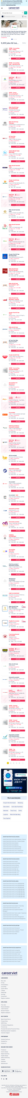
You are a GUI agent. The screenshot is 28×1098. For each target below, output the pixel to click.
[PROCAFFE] (5, 285)
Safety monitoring (5, 1057)
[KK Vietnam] (5, 551)
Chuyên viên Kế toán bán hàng (14, 180)
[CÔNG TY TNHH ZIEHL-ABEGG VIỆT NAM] (5, 679)
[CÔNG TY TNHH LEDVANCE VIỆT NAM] (5, 414)
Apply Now (18, 58)
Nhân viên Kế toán (11, 440)
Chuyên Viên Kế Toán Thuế (14, 313)
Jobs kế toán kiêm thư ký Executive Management (14, 918)
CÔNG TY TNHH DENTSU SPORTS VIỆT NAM (16, 538)
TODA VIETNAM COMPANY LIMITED (16, 497)
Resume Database (5, 1006)
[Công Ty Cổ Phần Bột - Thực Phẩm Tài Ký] (5, 399)
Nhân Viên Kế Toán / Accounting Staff (14, 107)
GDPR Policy (4, 1023)
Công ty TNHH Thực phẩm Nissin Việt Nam (16, 356)
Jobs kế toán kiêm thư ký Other (10, 933)
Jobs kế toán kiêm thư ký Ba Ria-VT (11, 867)
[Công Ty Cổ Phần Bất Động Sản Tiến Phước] (5, 182)
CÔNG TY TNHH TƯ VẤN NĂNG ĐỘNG (17, 737)
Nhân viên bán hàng (15, 814)
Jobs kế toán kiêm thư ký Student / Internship (13, 905)
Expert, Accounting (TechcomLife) (13, 691)
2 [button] (10, 763)
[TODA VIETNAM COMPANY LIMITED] (5, 497)
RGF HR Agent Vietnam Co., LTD (16, 51)
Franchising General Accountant (14, 634)
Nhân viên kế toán (13, 327)
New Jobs (3, 980)
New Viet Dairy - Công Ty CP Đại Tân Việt (17, 315)
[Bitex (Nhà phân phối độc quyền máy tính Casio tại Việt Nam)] (5, 256)
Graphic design (4, 1055)
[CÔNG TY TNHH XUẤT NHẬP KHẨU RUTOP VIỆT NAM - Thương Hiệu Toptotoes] (5, 608)
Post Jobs (3, 1004)
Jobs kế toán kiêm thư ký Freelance (11, 931)
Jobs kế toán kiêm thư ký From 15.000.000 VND (13, 891)
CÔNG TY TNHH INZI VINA (14, 651)
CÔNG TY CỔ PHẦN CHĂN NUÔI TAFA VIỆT (17, 242)
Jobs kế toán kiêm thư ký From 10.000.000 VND (13, 889)
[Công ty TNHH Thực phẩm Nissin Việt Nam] (5, 357)
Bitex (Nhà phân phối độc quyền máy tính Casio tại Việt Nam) (16, 257)
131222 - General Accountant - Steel (14, 706)
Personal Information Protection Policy (10, 1028)
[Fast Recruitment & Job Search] (14, 8)
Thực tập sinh (6, 818)
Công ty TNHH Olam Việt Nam (15, 523)
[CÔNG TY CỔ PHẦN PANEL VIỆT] (5, 226)
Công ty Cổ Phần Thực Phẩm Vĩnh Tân (16, 213)
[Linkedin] (3, 1079)
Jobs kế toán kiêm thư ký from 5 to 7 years (12, 957)
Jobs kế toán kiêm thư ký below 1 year (11, 954)
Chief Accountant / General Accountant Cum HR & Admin (14, 564)
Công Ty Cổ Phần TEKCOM (14, 443)
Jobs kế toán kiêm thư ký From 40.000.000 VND (14, 896)
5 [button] (19, 763)
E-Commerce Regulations (7, 1025)
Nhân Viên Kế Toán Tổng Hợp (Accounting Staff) (14, 122)
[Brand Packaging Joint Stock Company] (5, 79)
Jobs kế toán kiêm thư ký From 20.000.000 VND (14, 893)
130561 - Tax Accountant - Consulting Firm (13, 750)
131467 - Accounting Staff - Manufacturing (14, 63)
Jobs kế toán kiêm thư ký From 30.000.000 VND (14, 894)
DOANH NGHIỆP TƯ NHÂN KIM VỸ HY (17, 124)
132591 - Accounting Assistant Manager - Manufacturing (14, 368)
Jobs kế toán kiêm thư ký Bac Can (10, 869)
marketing (20, 802)
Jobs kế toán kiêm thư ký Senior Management (13, 916)
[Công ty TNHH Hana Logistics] (5, 153)
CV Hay (2, 982)
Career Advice (4, 988)
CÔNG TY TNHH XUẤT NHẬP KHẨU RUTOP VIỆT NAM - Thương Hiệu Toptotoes (16, 609)
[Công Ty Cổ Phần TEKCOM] (5, 442)
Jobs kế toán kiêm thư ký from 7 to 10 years (12, 959)
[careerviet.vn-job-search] (6, 1071)
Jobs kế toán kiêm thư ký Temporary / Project (13, 930)
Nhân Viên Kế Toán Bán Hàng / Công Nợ (14, 298)
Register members (5, 998)
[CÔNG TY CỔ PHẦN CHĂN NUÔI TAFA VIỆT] (5, 241)
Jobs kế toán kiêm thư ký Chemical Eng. (12, 848)
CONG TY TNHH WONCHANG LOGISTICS (15, 470)
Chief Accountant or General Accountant (14, 426)
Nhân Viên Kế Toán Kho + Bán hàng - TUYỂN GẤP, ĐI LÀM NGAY (14, 607)
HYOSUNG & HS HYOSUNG (14, 110)
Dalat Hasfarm (12, 665)
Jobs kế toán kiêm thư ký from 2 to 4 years (12, 955)
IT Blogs (3, 990)
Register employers (5, 1012)
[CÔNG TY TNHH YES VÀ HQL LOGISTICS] (5, 138)
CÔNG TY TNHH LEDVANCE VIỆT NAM (17, 414)
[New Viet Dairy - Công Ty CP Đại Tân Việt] (5, 314)
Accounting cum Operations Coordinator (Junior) (14, 383)
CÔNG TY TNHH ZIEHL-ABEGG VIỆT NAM (16, 679)
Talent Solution (4, 1008)
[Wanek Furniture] (5, 623)
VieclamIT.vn (4, 1041)
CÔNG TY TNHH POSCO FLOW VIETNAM (15, 567)
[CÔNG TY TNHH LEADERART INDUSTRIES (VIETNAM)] (5, 484)
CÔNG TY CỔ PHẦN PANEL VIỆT (16, 227)
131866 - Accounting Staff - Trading (14, 48)
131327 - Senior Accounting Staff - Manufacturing (13, 93)
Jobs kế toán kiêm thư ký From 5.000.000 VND (13, 885)
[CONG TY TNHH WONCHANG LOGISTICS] (5, 471)
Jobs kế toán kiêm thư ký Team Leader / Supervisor (14, 913)
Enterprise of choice (10, 16)
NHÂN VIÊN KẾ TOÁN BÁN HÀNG (14, 151)
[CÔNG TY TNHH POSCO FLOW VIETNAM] (5, 566)
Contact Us (3, 1043)
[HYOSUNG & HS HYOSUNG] (5, 109)
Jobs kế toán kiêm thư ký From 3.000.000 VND (13, 883)
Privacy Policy (4, 1021)
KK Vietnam (11, 552)
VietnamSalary (4, 984)
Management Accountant (12, 579)
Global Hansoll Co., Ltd (14, 510)
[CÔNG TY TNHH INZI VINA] (5, 651)
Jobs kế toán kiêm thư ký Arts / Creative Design (14, 841)
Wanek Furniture (12, 622)
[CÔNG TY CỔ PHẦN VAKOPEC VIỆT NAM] (5, 167)
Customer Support (5, 1032)
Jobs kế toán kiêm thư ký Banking (10, 845)
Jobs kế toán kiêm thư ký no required (11, 950)
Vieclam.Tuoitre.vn (5, 1039)
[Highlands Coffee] (5, 636)
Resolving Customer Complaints (8, 1030)
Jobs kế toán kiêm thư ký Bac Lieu (11, 872)
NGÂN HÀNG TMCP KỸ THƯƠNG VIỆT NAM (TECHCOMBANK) (17, 693)
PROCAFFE (11, 286)
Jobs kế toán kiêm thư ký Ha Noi (10, 861)
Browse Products (5, 1010)
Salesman (5, 810)
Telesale (3, 1059)
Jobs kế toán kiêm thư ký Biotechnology (12, 846)
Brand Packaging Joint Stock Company (15, 80)
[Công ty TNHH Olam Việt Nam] (5, 524)
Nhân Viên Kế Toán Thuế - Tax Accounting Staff (12, 78)
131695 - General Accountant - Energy (14, 720)
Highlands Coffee (13, 637)
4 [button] (16, 763)
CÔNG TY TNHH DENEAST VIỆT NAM (16, 581)
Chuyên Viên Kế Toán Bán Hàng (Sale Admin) (14, 254)
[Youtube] (6, 1079)
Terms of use (4, 1027)
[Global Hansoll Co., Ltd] (5, 510)
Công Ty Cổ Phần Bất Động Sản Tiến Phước (17, 183)
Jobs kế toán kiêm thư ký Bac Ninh (11, 874)
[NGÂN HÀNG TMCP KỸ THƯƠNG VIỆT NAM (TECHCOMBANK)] (5, 692)
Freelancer (3, 1049)
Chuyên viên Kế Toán (14, 355)
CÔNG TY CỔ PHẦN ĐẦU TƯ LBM (16, 301)
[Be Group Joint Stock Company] (5, 457)
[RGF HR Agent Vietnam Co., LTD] (5, 50)
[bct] (14, 1094)
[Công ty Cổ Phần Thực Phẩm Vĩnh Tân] (5, 212)
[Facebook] (1, 1079)
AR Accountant (13, 455)
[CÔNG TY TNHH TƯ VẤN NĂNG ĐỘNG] (5, 737)
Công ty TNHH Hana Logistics (15, 153)
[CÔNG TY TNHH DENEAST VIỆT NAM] (5, 581)
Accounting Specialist (12, 550)
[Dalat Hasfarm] (5, 666)
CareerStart (4, 996)
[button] (26, 1)
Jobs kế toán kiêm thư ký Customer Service (13, 852)
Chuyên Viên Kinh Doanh (9, 802)
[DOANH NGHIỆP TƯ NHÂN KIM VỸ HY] (5, 124)
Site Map (3, 994)
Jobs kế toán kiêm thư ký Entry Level (11, 907)
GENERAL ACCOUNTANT (12, 535)
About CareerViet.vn (6, 1019)
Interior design (4, 1051)
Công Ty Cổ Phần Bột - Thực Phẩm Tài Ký (16, 400)
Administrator (4, 1063)
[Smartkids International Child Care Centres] (5, 595)
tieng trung (13, 810)
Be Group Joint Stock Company (16, 457)
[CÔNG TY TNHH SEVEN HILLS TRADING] (5, 428)
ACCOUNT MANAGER (11, 649)
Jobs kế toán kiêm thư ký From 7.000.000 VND (13, 887)
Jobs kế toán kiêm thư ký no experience (12, 952)
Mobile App (3, 992)
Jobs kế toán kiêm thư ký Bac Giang (11, 870)
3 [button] (13, 763)
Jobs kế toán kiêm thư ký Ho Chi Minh (11, 863)
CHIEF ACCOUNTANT (14, 593)
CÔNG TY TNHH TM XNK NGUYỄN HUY (16, 271)
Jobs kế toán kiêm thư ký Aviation (10, 843)
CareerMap (3, 986)
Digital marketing (5, 1053)
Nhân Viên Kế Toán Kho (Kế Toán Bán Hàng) (13, 269)
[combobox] (12, 12)
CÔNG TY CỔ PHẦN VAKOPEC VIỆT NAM (16, 168)
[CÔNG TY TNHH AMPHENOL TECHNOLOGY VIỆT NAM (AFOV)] (5, 329)
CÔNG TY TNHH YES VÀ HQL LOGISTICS (15, 139)
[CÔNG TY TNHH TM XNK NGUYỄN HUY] (5, 271)
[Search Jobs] (25, 12)
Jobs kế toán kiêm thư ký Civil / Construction (13, 850)
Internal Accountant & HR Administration (14, 735)
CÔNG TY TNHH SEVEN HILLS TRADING (15, 428)
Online (20, 810)
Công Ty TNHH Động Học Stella (15, 197)
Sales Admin (6, 806)
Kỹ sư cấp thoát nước (17, 806)
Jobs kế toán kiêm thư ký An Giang (11, 865)
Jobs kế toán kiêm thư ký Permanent (11, 928)
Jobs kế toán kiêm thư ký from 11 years (11, 961)
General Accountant (14, 468)
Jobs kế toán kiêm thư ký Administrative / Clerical (14, 839)
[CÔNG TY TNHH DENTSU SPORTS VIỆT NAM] (5, 537)
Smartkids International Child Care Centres (16, 595)
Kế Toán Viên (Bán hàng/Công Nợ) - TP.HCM (13, 341)
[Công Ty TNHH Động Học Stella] (5, 196)
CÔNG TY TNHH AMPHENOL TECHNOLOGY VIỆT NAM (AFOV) (16, 328)
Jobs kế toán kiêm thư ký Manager (11, 914)
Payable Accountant (14, 621)
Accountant (12, 412)
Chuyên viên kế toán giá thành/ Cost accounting (12, 397)
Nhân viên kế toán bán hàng (14, 166)
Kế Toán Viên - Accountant (12, 137)
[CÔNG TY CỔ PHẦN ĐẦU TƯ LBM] (5, 300)
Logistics (5, 814)
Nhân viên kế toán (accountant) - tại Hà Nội (14, 284)
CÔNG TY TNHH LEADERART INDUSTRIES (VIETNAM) (15, 483)
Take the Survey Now (11, 5)
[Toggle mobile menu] (2, 8)
